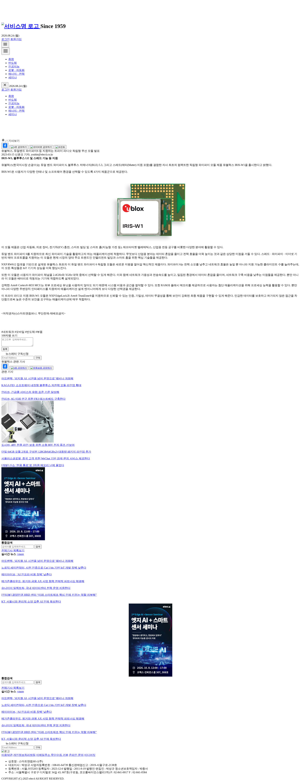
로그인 (5, 39)
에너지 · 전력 (16, 73)
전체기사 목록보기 (12, 550)
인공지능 (14, 66)
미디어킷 (89, 754)
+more (20, 554)
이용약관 (7, 754)
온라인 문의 (76, 754)
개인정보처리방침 (24, 754)
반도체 (12, 62)
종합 (11, 59)
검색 (38, 546)
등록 (5, 349)
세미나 (12, 77)
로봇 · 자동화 (16, 70)
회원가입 (16, 39)
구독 (38, 357)
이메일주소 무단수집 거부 (52, 754)
